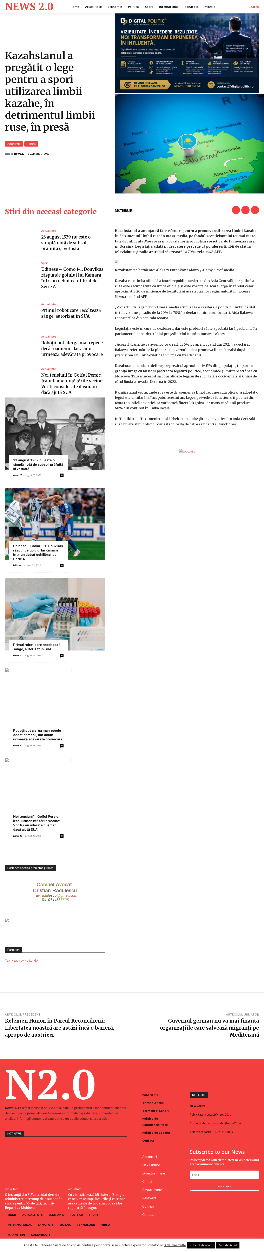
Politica (31, 144)
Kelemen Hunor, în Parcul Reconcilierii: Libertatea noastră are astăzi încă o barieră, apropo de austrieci (59, 1028)
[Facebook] (236, 210)
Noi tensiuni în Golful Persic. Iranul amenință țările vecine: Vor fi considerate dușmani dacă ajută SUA (36, 823)
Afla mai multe (175, 1245)
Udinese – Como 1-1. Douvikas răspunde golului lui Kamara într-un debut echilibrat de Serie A (38, 552)
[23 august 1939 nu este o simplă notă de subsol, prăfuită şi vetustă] (20, 241)
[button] (254, 6)
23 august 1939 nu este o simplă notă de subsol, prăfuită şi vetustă (66, 242)
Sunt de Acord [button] (227, 1245)
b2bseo (17, 565)
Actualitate (14, 144)
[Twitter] (245, 210)
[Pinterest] (255, 210)
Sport (44, 263)
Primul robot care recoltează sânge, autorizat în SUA (36, 647)
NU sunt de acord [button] (201, 1245)
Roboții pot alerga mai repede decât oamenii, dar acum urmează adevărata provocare (72, 348)
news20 (19, 153)
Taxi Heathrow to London (22, 960)
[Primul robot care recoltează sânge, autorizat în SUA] (20, 311)
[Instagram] (202, 1204)
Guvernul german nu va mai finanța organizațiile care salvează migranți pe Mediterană (209, 1028)
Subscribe (224, 1186)
